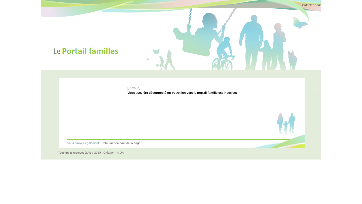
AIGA (120, 152)
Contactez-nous (311, 5)
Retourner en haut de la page (121, 142)
